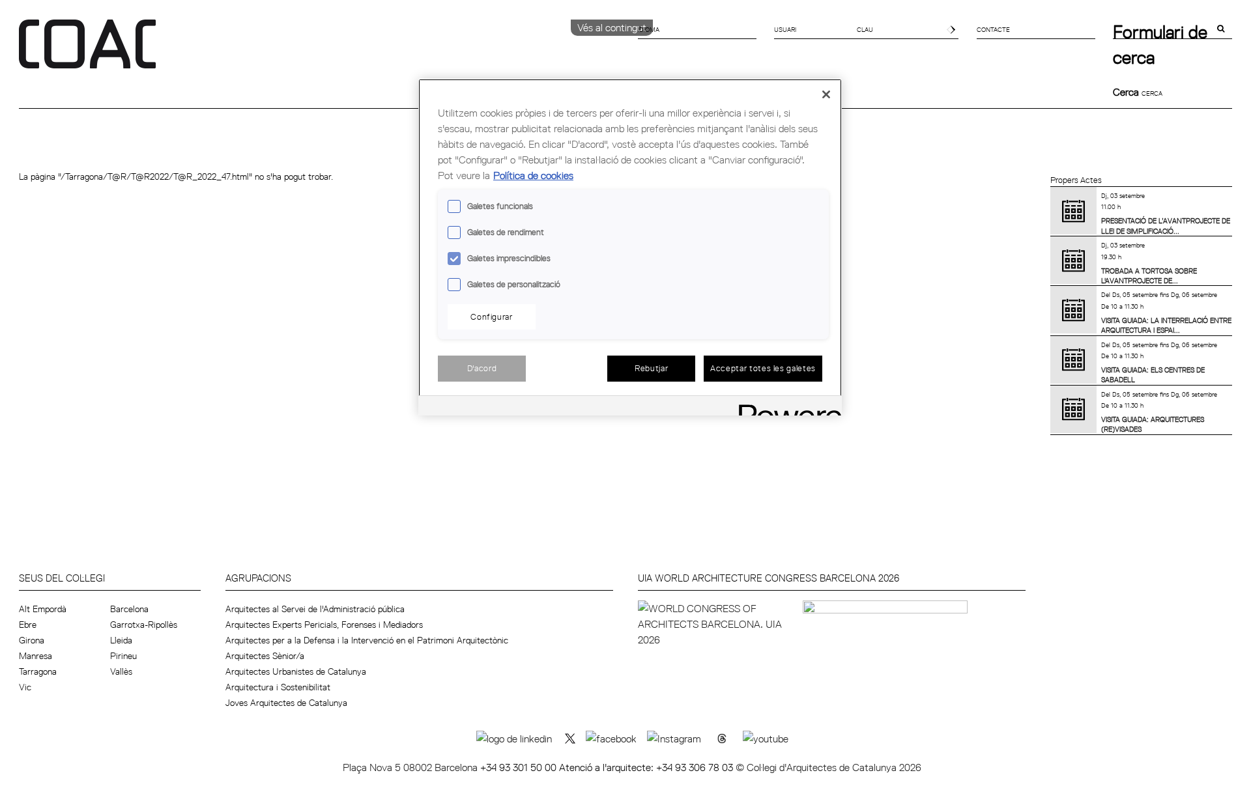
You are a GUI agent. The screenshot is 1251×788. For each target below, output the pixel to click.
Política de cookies (533, 175)
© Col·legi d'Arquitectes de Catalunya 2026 (828, 767)
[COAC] (322, 51)
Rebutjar (651, 368)
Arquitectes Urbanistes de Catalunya (295, 671)
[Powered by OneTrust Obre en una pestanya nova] (785, 407)
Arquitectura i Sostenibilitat (277, 687)
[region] (630, 247)
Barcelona (129, 609)
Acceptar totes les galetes (763, 368)
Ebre (27, 624)
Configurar (491, 316)
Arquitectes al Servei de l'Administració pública (315, 609)
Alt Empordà (42, 609)
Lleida (121, 640)
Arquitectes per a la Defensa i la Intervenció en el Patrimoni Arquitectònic (366, 640)
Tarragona (38, 671)
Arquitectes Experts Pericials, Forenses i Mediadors (324, 624)
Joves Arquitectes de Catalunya (286, 703)
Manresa (35, 656)
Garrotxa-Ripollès (143, 624)
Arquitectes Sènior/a (264, 656)
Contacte (993, 29)
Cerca (1127, 92)
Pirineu (123, 656)
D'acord (482, 368)
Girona (31, 640)
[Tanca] (826, 94)
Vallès (121, 671)
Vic (25, 687)
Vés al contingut (611, 27)
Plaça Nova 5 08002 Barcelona (411, 767)
